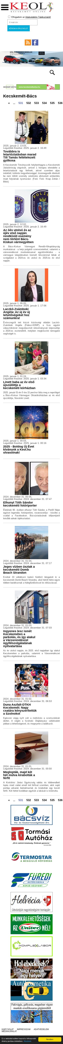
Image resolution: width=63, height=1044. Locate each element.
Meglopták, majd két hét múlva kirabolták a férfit (19, 775)
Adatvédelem (41, 1029)
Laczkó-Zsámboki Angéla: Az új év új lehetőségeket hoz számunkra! (16, 313)
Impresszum (23, 1029)
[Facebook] (35, 42)
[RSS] (28, 42)
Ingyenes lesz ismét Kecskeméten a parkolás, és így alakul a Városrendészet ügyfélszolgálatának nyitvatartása (19, 638)
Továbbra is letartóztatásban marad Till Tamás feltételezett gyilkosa (19, 156)
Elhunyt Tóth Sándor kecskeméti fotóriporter (20, 504)
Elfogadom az (31, 17)
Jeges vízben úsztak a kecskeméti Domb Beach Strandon (19, 569)
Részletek (27, 1041)
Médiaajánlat (9, 1031)
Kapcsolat (8, 1029)
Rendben (49, 1039)
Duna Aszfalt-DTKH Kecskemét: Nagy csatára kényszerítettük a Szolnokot (20, 709)
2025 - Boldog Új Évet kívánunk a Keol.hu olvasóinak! (18, 449)
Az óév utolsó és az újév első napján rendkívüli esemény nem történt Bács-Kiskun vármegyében (18, 236)
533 (36, 103)
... (14, 103)
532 (28, 103)
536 (60, 103)
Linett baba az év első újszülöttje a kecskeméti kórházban (19, 385)
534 (44, 103)
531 (20, 103)
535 (52, 103)
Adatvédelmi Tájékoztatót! (38, 17)
